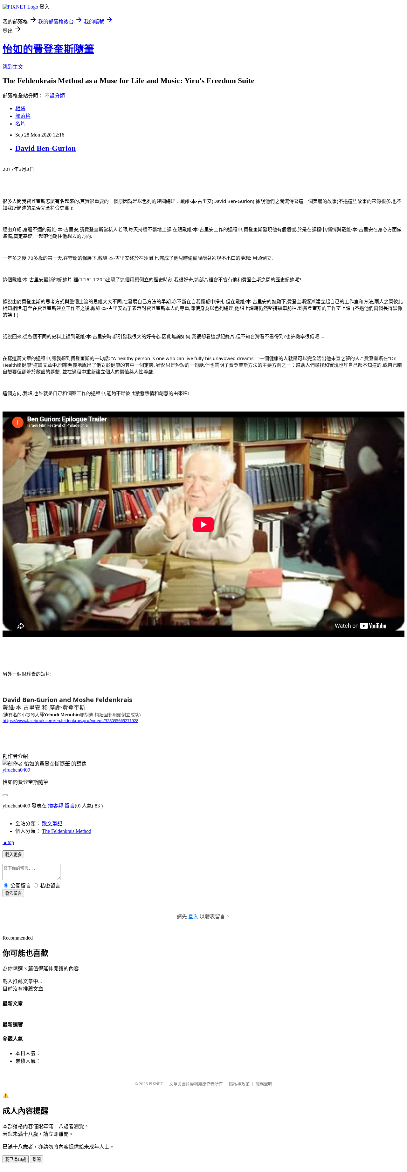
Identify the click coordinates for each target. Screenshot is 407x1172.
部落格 (23, 116)
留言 (70, 805)
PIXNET (156, 1084)
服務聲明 (264, 1084)
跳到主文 (13, 67)
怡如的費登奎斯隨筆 (48, 49)
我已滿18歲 (15, 1159)
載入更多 (13, 854)
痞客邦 (55, 805)
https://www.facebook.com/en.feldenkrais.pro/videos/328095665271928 (70, 720)
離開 (36, 1159)
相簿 (20, 108)
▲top (8, 842)
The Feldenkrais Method (66, 831)
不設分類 (55, 95)
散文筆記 (52, 823)
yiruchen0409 (16, 770)
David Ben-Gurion (45, 148)
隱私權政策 (239, 1084)
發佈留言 (13, 893)
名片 (20, 123)
